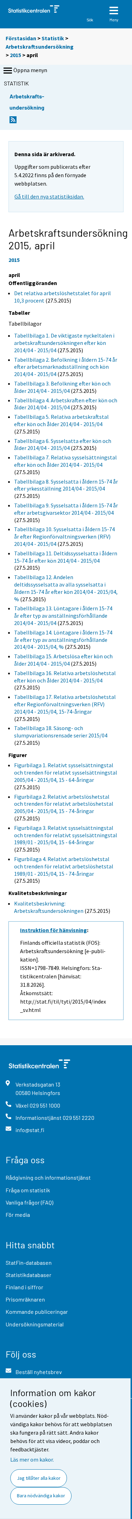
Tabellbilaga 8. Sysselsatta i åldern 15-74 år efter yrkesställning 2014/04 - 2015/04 (66, 485)
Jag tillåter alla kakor (39, 1478)
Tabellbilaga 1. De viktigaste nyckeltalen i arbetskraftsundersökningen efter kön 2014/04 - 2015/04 (64, 343)
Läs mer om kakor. (32, 1459)
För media (18, 1214)
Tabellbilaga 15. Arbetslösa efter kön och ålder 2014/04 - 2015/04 (63, 660)
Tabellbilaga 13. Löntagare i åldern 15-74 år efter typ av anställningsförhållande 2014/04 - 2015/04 (63, 615)
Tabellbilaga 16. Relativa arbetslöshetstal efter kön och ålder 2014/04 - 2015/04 (65, 677)
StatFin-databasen (29, 1262)
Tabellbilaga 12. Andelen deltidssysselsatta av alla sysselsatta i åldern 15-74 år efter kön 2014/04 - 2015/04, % (66, 588)
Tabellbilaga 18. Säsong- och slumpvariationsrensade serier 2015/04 (60, 731)
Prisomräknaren (25, 1299)
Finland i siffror (24, 1287)
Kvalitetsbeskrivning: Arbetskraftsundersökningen (48, 907)
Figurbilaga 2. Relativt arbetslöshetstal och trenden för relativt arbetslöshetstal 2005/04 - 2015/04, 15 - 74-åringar (63, 804)
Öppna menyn (30, 70)
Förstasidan (21, 38)
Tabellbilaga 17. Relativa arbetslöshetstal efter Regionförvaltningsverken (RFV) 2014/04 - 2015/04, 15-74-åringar (65, 704)
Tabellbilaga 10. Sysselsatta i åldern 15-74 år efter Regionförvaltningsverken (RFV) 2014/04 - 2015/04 (64, 536)
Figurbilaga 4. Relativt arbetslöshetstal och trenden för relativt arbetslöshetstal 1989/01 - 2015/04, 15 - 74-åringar (63, 866)
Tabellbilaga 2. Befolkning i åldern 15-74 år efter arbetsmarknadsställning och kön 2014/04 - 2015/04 (65, 367)
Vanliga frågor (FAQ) (29, 1202)
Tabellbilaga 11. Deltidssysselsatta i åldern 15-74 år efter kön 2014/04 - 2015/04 (65, 557)
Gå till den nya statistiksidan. (49, 196)
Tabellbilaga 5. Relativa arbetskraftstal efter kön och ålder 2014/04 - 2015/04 (61, 420)
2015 (15, 54)
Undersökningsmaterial (35, 1324)
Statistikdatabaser (28, 1274)
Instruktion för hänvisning (53, 930)
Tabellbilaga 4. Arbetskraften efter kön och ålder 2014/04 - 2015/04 (65, 404)
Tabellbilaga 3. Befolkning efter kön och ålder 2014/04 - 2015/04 (62, 387)
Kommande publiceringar (37, 1311)
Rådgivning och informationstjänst (48, 1177)
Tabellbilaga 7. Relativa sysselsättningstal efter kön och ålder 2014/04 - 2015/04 (65, 461)
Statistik (53, 38)
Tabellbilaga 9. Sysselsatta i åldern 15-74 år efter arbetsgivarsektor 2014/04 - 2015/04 (66, 509)
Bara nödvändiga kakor (41, 1495)
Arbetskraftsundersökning (40, 46)
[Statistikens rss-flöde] (13, 121)
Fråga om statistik (28, 1190)
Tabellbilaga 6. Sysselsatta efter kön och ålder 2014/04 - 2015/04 (62, 444)
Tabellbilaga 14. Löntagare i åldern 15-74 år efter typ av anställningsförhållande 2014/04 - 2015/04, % (63, 640)
